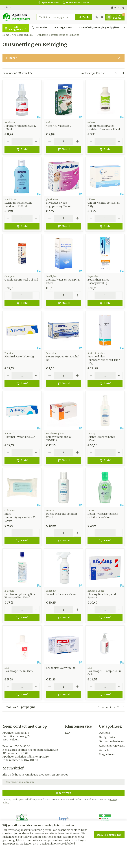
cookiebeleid (67, 843)
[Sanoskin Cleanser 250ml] (63, 568)
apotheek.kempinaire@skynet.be (38, 749)
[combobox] (56, 17)
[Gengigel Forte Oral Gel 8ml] (22, 253)
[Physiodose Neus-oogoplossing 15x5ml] (63, 176)
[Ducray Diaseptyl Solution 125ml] (63, 487)
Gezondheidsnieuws (111, 741)
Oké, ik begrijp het (109, 834)
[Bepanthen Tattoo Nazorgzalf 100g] (105, 253)
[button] (63, 58)
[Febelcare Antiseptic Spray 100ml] (22, 99)
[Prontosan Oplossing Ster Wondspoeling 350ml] (22, 568)
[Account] (101, 17)
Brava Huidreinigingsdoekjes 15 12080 (19, 517)
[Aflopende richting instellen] (123, 73)
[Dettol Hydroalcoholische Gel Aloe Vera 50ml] (105, 487)
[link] (99, 706)
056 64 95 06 (22, 746)
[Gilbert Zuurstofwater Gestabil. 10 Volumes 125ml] (105, 99)
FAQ (67, 732)
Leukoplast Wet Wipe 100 (61, 667)
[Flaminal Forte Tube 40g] (22, 330)
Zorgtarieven (107, 754)
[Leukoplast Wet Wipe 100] (63, 645)
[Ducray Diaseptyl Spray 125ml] (105, 410)
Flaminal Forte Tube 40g (19, 356)
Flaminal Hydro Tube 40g (19, 436)
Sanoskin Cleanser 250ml (61, 594)
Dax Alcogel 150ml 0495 (18, 671)
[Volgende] (122, 706)
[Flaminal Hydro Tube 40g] (22, 410)
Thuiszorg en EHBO (63, 27)
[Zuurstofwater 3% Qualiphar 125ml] (63, 253)
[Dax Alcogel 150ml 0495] (22, 645)
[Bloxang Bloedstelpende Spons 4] (105, 568)
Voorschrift (105, 750)
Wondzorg (42, 34)
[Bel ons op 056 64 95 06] (97, 17)
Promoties (41, 27)
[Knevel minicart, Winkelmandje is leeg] (109, 17)
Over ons (104, 732)
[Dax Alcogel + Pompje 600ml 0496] (105, 645)
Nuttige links (107, 737)
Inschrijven (63, 792)
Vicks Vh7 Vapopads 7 (58, 125)
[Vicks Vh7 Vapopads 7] (63, 99)
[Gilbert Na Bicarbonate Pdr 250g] (105, 176)
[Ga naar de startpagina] (17, 17)
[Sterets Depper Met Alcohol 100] (63, 330)
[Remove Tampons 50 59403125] (63, 410)
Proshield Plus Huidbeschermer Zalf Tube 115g (104, 360)
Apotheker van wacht (112, 745)
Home (5, 34)
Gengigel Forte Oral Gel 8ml (21, 279)
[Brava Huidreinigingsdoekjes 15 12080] (22, 487)
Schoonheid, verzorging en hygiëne (99, 27)
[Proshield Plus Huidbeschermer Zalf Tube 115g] (105, 330)
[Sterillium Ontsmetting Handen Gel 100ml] (22, 176)
